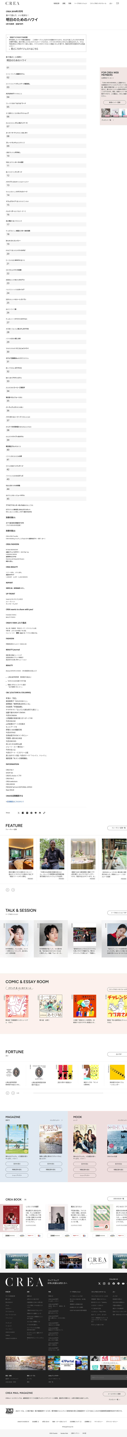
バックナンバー (55, 1120)
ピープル (29, 1379)
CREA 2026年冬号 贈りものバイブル (53, 1312)
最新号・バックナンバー (12, 1379)
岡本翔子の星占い (117, 1299)
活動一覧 (50, 1382)
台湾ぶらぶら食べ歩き (33, 1299)
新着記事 (56, 3)
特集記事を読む (17, 1169)
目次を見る (16, 1164)
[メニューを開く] (117, 3)
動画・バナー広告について (59, 1421)
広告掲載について (74, 1421)
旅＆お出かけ (9, 1302)
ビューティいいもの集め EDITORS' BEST (33, 1328)
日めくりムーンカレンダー (120, 1311)
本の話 (84, 1433)
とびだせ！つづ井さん (97, 1305)
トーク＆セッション (80, 3)
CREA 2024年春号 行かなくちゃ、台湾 (53, 1349)
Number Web (64, 1433)
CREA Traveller (53, 1433)
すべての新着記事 (10, 1296)
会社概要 (34, 1421)
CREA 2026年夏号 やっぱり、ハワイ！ (53, 1300)
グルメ (7, 1305)
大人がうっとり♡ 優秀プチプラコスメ (35, 1334)
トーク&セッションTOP (76, 1296)
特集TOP (50, 1296)
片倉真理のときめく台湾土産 (34, 1302)
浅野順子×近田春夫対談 (76, 1304)
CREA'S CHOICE (10, 1332)
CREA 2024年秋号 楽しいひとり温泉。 (53, 1339)
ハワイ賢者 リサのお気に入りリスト (35, 1306)
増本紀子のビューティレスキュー (35, 1338)
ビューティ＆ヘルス (11, 1314)
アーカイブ (8, 1326)
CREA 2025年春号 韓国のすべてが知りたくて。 (56, 1329)
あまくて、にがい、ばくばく (99, 1314)
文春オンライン (75, 1433)
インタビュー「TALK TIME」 (99, 1311)
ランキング (9, 1323)
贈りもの (8, 1299)
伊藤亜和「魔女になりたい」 (99, 1299)
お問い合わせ (45, 1421)
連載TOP (29, 1296)
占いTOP (115, 1296)
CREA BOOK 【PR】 (11, 1382)
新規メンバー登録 (114, 102)
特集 (69, 3)
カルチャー (9, 1308)
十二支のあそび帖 (96, 1308)
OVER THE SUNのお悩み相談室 (78, 1310)
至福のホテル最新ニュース (34, 1313)
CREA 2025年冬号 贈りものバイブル (53, 1334)
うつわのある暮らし (32, 1324)
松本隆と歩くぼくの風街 (76, 1307)
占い (110, 3)
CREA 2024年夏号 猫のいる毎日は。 (53, 1344)
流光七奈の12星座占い (119, 1302)
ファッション (9, 1318)
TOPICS (8, 1335)
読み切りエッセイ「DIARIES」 (99, 1302)
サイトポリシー (99, 1421)
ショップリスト (17, 1175)
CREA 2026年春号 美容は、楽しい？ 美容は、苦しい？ (56, 1306)
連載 (64, 3)
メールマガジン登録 (114, 1394)
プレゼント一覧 (106, 120)
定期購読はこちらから (14, 801)
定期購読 (87, 1421)
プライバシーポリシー (112, 1421)
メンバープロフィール (54, 1379)
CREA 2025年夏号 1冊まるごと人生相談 (54, 1324)
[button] (8, 890)
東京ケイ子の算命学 (118, 1308)
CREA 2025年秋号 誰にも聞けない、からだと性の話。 (56, 1318)
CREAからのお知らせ (11, 1338)
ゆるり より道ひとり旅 (97, 1324)
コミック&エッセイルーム (98, 3)
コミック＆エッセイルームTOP (99, 1296)
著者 (28, 1382)
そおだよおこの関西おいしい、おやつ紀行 (35, 1317)
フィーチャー (9, 1329)
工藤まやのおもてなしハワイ (34, 1310)
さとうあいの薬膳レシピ (33, 1321)
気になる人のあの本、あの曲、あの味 (78, 1300)
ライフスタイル (10, 1311)
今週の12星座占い (117, 1305)
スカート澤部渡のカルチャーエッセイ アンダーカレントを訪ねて (99, 1319)
